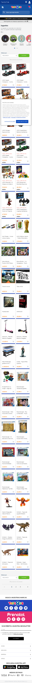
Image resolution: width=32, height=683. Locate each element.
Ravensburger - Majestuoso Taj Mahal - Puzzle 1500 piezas (7, 488)
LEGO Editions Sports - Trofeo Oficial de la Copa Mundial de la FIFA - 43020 (22, 237)
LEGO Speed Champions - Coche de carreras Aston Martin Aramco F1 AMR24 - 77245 (22, 156)
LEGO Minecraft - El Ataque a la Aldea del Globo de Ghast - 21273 (7, 183)
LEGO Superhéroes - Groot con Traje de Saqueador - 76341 (7, 210)
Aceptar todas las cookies (22, 121)
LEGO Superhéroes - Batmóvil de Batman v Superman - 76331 (22, 131)
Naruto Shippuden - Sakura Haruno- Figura (7, 513)
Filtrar (24, 55)
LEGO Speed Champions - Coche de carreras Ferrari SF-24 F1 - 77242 (22, 81)
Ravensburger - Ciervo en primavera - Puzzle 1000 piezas (22, 463)
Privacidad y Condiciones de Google (18, 117)
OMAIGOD (19, 311)
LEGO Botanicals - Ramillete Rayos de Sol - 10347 (22, 183)
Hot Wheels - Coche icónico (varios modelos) (7, 237)
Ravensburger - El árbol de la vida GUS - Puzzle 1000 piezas (8, 438)
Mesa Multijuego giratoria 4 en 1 (6, 362)
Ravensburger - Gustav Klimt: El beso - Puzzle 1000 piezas (22, 438)
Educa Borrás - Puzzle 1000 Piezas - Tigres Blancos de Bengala (8, 262)
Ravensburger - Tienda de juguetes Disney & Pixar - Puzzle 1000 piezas (22, 388)
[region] (16, 112)
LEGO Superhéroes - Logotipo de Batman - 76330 (22, 210)
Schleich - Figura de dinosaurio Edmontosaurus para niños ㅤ (7, 563)
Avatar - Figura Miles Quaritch (22, 362)
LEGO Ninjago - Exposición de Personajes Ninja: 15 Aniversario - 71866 (7, 131)
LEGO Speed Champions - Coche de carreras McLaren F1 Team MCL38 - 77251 (7, 156)
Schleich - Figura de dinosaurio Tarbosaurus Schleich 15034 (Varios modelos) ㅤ (22, 538)
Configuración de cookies (9, 121)
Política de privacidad (18, 634)
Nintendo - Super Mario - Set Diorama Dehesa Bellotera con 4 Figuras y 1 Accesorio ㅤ (22, 563)
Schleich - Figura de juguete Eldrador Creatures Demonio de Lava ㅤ (22, 513)
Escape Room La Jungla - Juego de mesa (6, 388)
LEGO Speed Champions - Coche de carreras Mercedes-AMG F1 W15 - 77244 (8, 81)
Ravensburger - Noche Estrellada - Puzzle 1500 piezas (7, 463)
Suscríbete (16, 638)
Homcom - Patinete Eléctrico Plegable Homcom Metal (7, 338)
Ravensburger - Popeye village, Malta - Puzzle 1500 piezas (22, 488)
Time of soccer (6, 286)
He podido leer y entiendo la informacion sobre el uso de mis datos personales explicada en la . (16, 633)
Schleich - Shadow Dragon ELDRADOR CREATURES (7, 538)
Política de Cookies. (7, 117)
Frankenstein (5, 311)
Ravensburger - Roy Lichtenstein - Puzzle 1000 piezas (22, 413)
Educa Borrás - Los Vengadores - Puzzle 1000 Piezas (22, 262)
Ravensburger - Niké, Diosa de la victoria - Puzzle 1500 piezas (7, 413)
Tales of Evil (20, 286)
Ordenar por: (4, 53)
